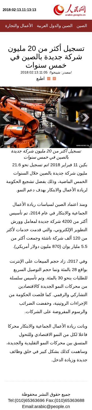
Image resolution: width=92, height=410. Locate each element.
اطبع (40, 78)
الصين (82, 25)
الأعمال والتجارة (19, 25)
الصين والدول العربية (55, 25)
